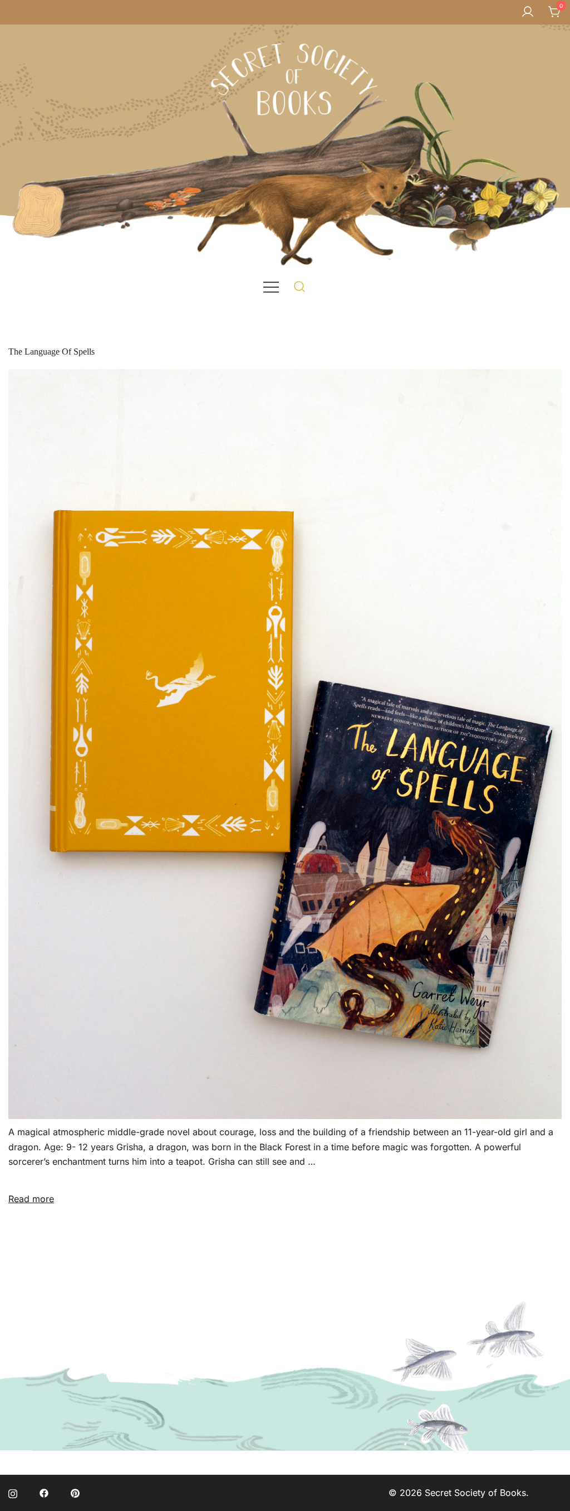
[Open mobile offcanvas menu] (271, 286)
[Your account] (527, 12)
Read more (31, 1198)
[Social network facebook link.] (44, 1492)
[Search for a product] (300, 286)
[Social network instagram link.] (12, 1492)
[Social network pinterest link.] (75, 1492)
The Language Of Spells (51, 351)
